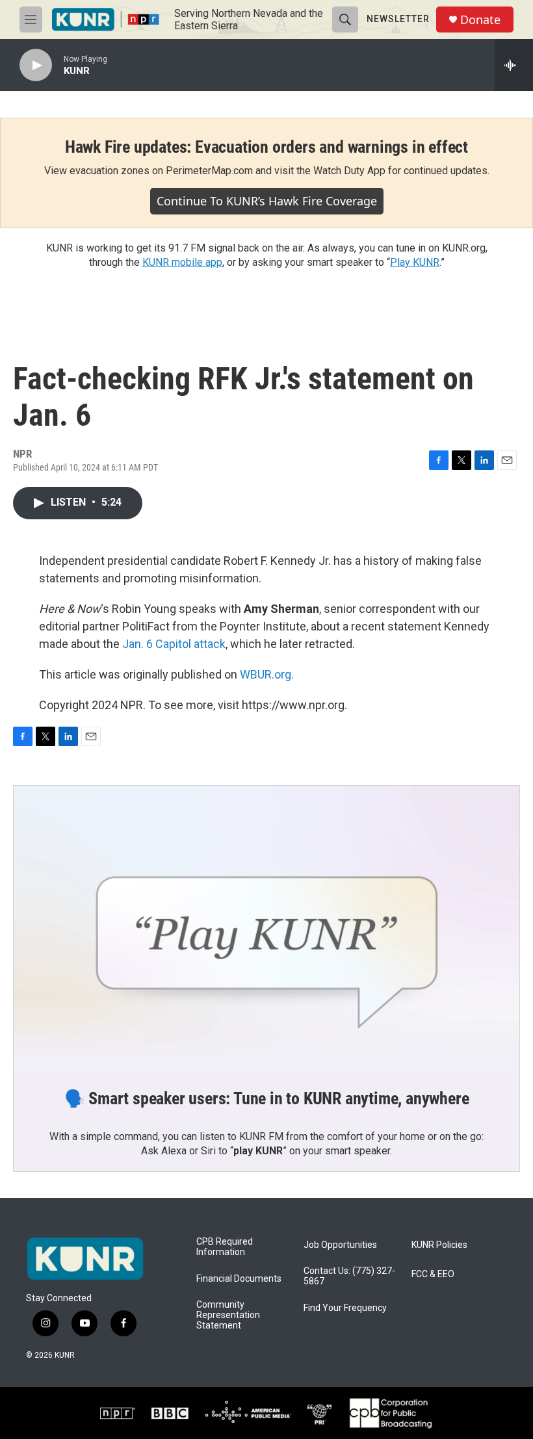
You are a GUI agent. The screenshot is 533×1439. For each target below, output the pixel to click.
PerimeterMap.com (209, 170)
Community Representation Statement (228, 1315)
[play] (35, 65)
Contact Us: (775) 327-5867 (349, 1276)
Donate (480, 20)
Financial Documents (238, 1279)
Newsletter (398, 19)
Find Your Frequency (345, 1308)
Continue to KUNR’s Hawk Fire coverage (267, 201)
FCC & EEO (432, 1274)
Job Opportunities (340, 1245)
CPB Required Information (224, 1247)
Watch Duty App (349, 170)
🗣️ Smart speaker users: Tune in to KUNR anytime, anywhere (266, 1098)
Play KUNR (414, 262)
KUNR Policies (439, 1245)
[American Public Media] (248, 1413)
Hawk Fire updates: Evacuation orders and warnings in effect (266, 147)
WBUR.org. (267, 674)
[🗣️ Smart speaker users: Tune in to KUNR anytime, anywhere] (266, 928)
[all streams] (514, 65)
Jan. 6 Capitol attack (174, 644)
